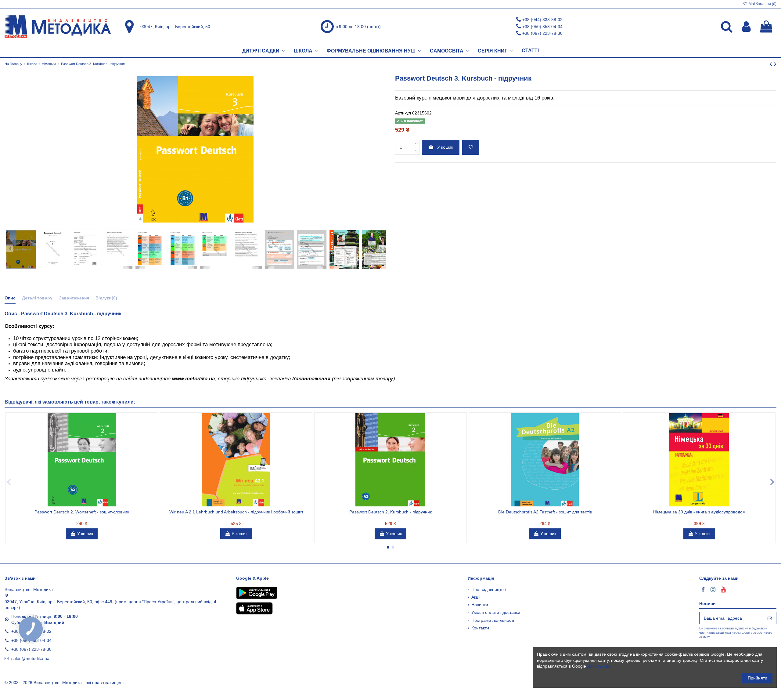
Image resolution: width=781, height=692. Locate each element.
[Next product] (775, 63)
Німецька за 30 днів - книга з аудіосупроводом (699, 511)
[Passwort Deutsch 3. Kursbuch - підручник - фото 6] (182, 249)
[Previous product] (772, 63)
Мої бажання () (762, 4)
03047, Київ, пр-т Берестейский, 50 (175, 26)
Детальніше (598, 666)
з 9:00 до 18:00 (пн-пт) (358, 26)
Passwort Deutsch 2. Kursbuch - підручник (390, 511)
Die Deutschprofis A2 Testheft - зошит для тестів (545, 511)
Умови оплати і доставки (495, 612)
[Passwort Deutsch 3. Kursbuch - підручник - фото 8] (247, 249)
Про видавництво (488, 589)
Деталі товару (37, 297)
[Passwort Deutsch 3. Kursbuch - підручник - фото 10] (312, 249)
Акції (475, 597)
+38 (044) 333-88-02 (542, 19)
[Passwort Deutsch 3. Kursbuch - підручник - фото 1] (21, 249)
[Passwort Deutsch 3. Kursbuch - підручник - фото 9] (279, 249)
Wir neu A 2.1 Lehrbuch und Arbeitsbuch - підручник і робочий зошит (236, 511)
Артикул (403, 113)
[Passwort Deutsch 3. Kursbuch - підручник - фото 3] (85, 249)
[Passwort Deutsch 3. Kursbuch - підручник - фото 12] (376, 249)
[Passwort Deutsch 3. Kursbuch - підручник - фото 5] (150, 249)
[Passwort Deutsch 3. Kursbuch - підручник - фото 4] (118, 249)
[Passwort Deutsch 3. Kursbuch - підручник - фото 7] (215, 249)
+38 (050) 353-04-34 (542, 26)
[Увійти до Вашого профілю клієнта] (746, 26)
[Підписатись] (769, 618)
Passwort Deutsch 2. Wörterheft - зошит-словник (81, 511)
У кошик (445, 147)
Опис (10, 297)
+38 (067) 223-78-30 (542, 33)
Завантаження (74, 297)
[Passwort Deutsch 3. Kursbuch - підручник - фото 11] (344, 249)
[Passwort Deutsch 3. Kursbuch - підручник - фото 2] (53, 249)
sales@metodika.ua (30, 658)
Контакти (480, 627)
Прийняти (757, 678)
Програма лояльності (492, 620)
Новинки (479, 604)
